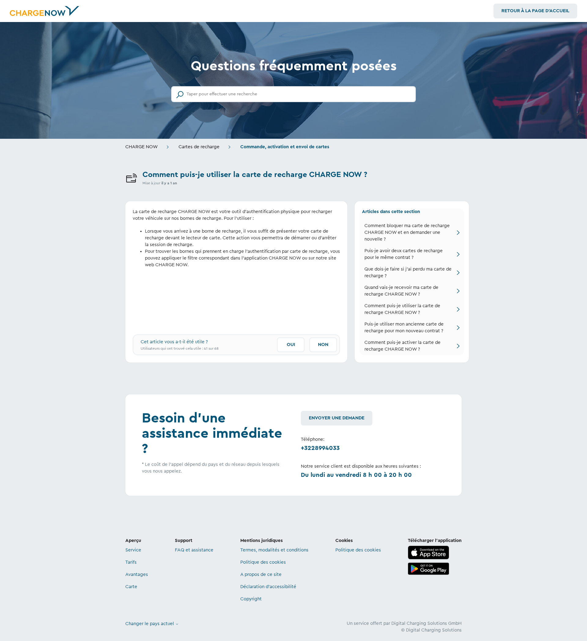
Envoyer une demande (336, 418)
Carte (131, 586)
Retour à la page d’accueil (535, 11)
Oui (291, 344)
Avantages (136, 574)
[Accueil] (44, 11)
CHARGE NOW (141, 147)
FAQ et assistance (194, 550)
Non (323, 344)
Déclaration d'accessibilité (268, 586)
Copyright (251, 599)
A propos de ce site (261, 574)
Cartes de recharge (199, 147)
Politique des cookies (263, 562)
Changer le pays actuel (150, 623)
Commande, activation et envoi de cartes (284, 147)
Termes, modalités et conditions (274, 550)
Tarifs (131, 562)
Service (133, 550)
